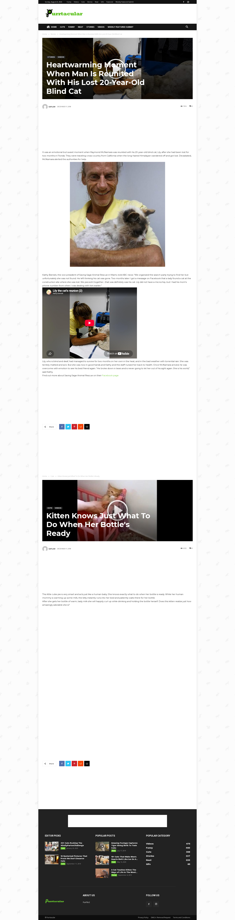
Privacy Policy (143, 917)
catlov (52, 107)
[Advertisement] (140, 14)
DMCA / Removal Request (160, 917)
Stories (89, 2)
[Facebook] (184, 2)
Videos (76, 2)
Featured (109, 2)
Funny (69, 2)
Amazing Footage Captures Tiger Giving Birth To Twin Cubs (124, 845)
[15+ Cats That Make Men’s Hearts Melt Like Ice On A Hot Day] (102, 860)
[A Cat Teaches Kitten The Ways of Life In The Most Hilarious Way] (102, 873)
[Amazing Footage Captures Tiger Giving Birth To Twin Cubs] (102, 846)
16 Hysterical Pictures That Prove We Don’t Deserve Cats (74, 858)
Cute (83, 2)
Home (54, 27)
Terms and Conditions (181, 917)
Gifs (102, 2)
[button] (187, 27)
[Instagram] (188, 2)
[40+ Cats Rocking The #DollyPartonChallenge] (51, 846)
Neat (96, 2)
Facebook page (110, 375)
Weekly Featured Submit (125, 2)
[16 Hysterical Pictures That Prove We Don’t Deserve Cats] (51, 859)
